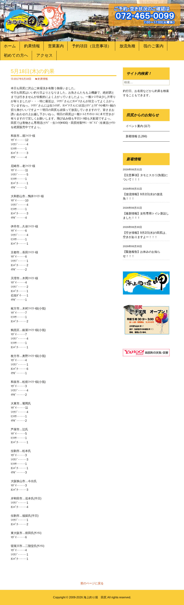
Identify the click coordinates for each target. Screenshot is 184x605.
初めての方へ (16, 55)
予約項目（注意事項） (91, 46)
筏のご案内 (153, 46)
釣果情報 (32, 46)
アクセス (44, 55)
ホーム (10, 46)
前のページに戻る (92, 583)
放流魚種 (127, 46)
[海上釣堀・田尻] (35, 19)
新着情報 (131, 136)
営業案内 (56, 46)
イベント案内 (134, 126)
